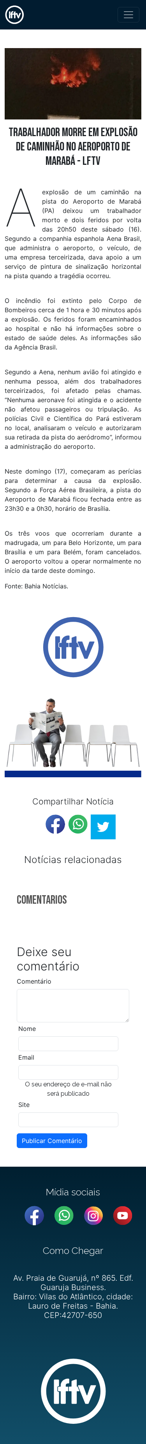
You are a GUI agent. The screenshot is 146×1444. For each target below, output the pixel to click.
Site (24, 1105)
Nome (27, 1028)
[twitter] (103, 827)
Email (26, 1057)
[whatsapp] (78, 824)
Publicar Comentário (52, 1141)
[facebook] (55, 824)
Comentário (34, 981)
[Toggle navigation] (128, 14)
